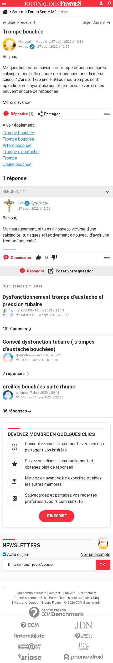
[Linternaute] (29, 635)
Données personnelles (30, 598)
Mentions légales (26, 602)
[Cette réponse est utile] (38, 257)
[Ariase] (29, 657)
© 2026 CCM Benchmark (82, 602)
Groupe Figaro (51, 602)
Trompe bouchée (18, 139)
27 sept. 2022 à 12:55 (53, 47)
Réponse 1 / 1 (15, 191)
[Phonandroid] (83, 657)
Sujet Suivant (94, 22)
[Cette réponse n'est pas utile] (54, 257)
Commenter (21, 258)
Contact (54, 593)
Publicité (69, 593)
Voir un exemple (95, 554)
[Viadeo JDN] (83, 646)
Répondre (35, 271)
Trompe (10, 158)
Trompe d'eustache (21, 151)
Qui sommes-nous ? (31, 593)
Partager (52, 114)
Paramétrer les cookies (65, 598)
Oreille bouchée (17, 164)
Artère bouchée (17, 145)
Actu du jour (17, 554)
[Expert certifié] (32, 47)
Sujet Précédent (21, 22)
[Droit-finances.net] (83, 636)
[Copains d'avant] (29, 646)
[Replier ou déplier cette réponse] (108, 191)
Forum (17, 12)
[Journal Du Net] (83, 625)
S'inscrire (56, 516)
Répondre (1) (21, 114)
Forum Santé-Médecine (48, 12)
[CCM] (29, 625)
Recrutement (87, 593)
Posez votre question (74, 271)
